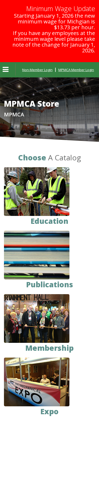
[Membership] (36, 317)
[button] (5, 69)
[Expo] (36, 381)
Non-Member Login (37, 70)
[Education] (36, 191)
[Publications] (36, 254)
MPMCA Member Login (76, 70)
